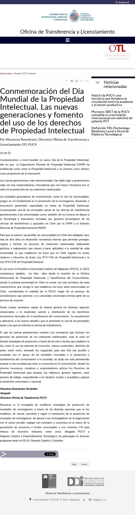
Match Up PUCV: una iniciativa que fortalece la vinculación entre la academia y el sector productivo (112, 100)
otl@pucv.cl (99, 499)
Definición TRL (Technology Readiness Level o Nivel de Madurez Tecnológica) (110, 131)
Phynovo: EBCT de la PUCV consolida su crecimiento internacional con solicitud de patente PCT (112, 116)
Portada (17, 73)
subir (74, 464)
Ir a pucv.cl (122, 2)
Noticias (32, 73)
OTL (25, 73)
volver (84, 464)
